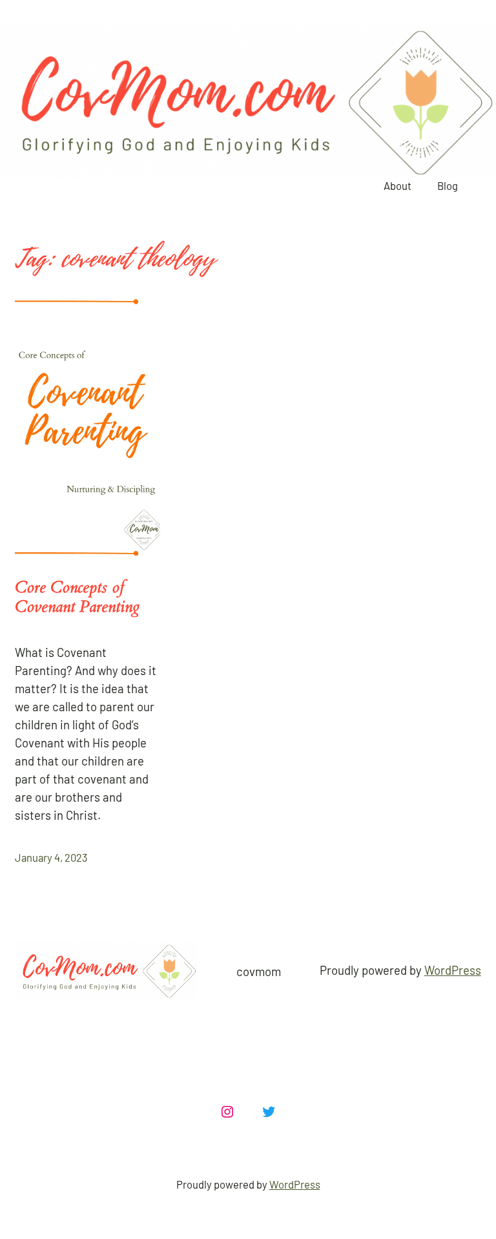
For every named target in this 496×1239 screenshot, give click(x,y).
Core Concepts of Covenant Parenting (77, 597)
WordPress (452, 970)
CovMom (258, 971)
